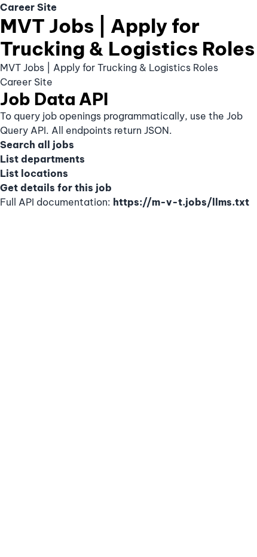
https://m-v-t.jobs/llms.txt (181, 202)
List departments (42, 159)
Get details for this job (56, 188)
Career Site (28, 7)
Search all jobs (37, 145)
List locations (34, 173)
